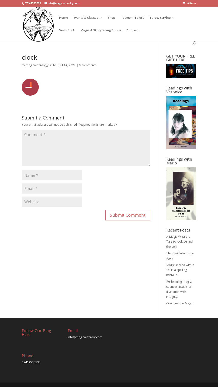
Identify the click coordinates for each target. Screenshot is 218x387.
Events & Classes (85, 18)
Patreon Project (132, 18)
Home (63, 18)
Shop (111, 18)
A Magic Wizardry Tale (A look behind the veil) (179, 242)
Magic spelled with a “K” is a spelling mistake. (180, 270)
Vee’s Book (67, 30)
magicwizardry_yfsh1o (41, 65)
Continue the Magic (179, 303)
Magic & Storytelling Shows (100, 30)
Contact (133, 30)
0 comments (87, 65)
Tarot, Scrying (160, 18)
